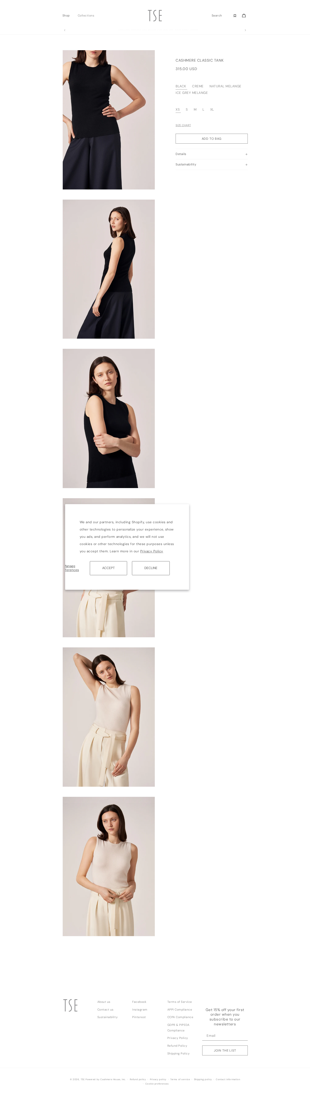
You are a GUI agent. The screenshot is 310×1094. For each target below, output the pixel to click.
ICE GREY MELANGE (192, 93)
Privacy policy (158, 1079)
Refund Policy (177, 1046)
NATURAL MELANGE (225, 86)
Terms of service (180, 1079)
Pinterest (139, 1017)
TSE (83, 1079)
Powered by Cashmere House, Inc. (105, 1079)
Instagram (139, 1010)
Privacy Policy (151, 551)
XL (212, 109)
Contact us (105, 1010)
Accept (108, 568)
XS (178, 109)
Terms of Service (179, 1002)
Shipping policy (203, 1079)
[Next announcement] (245, 30)
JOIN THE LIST (225, 1050)
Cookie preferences (157, 1083)
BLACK (181, 86)
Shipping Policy (178, 1053)
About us (103, 1002)
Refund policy (138, 1079)
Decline (150, 568)
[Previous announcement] (64, 30)
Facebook (139, 1002)
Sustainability (107, 1017)
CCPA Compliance (180, 1017)
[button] (67, 15)
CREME (198, 86)
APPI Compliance (179, 1010)
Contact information (228, 1079)
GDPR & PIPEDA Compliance (178, 1027)
